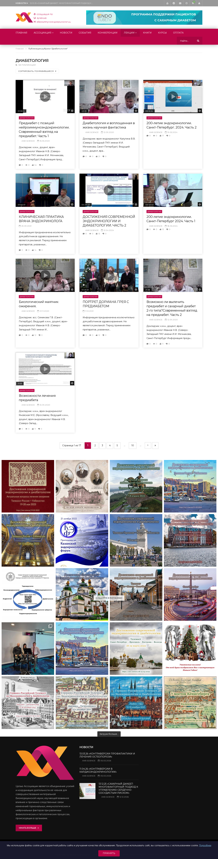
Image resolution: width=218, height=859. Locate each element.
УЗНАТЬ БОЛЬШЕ (28, 828)
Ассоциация (42, 32)
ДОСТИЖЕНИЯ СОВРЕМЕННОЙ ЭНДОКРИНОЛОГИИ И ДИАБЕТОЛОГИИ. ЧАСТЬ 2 (109, 221)
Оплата (178, 32)
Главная (21, 32)
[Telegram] (173, 3)
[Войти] (199, 3)
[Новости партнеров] (82, 540)
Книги (147, 32)
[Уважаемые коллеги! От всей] (190, 648)
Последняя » (155, 445)
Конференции (107, 32)
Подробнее (205, 845)
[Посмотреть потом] (186, 3)
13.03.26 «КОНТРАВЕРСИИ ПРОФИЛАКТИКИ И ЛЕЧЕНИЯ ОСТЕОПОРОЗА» (107, 755)
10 (132, 445)
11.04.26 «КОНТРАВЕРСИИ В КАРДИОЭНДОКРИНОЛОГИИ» (98, 770)
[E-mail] (180, 3)
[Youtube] (167, 3)
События (85, 32)
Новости (66, 32)
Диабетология (27, 118)
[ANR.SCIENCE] (43, 17)
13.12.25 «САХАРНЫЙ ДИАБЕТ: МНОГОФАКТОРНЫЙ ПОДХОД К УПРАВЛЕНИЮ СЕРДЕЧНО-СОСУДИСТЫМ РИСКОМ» (62, 3)
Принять (109, 853)
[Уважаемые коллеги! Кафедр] (28, 594)
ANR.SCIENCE (28, 141)
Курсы (162, 32)
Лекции (129, 32)
